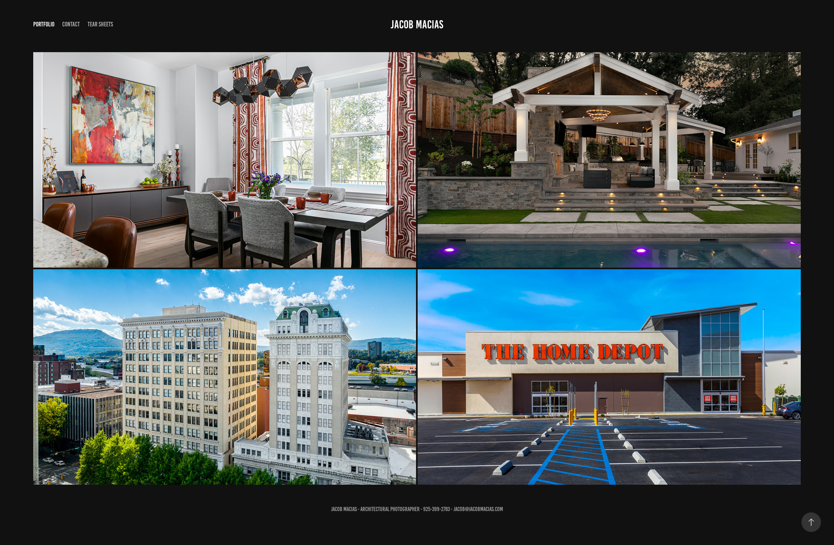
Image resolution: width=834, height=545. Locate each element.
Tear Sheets (100, 24)
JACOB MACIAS (417, 24)
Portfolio (43, 24)
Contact (71, 24)
